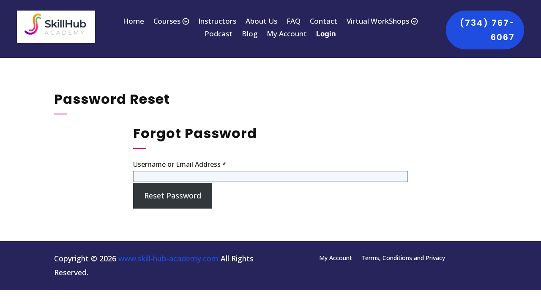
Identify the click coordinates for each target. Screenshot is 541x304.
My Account (287, 34)
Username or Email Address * (179, 164)
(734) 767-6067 (487, 30)
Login (326, 34)
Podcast (218, 34)
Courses (166, 22)
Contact (323, 22)
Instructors (217, 22)
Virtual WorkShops (378, 22)
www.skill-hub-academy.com (168, 258)
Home (133, 22)
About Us (261, 22)
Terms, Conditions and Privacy (403, 257)
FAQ (294, 22)
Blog (249, 34)
